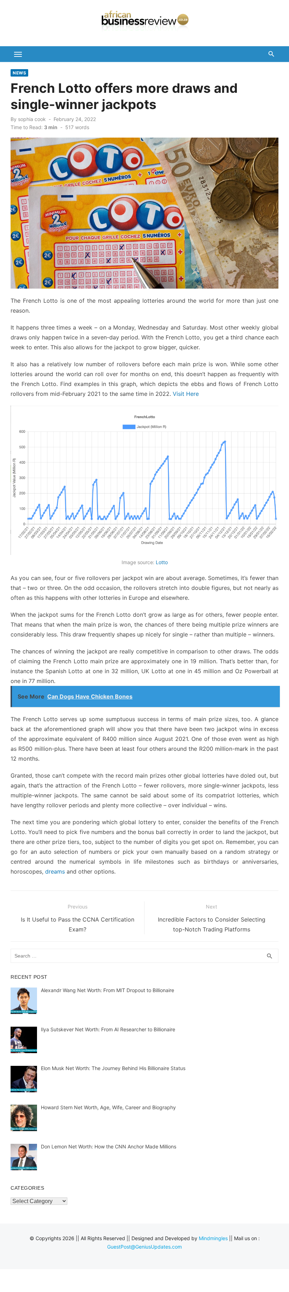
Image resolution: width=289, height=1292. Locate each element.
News (19, 73)
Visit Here (186, 393)
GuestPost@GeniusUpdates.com (144, 1247)
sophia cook (32, 119)
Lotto (162, 562)
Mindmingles (213, 1238)
